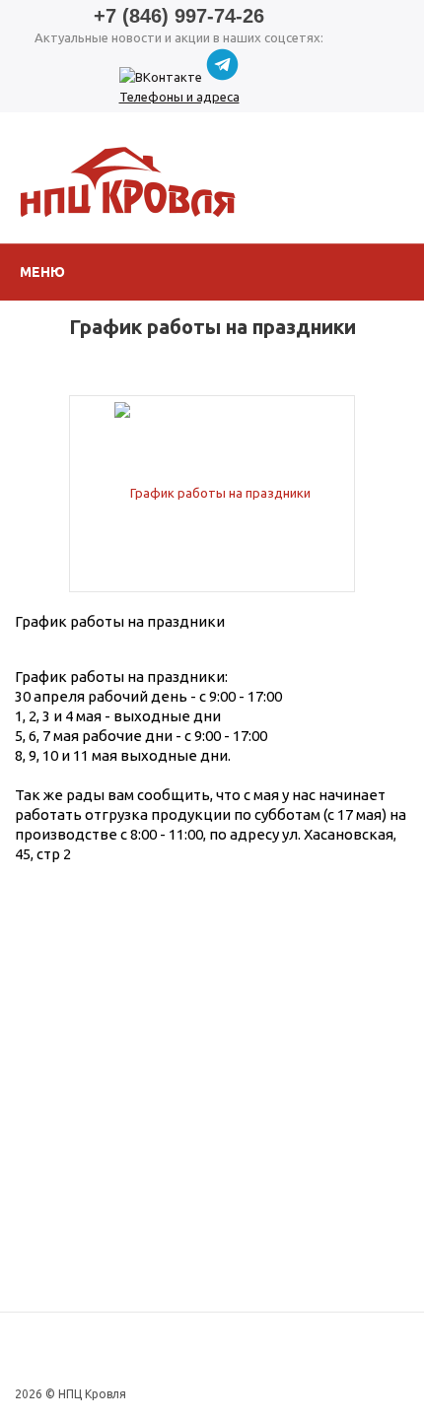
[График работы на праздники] (212, 492)
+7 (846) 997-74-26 (179, 16)
